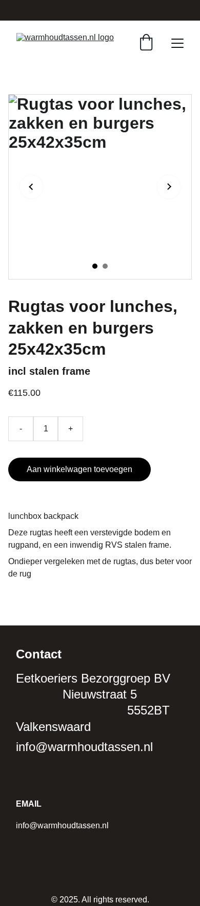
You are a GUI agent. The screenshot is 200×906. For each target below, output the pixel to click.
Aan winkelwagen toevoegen (79, 469)
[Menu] (177, 43)
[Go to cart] (146, 43)
